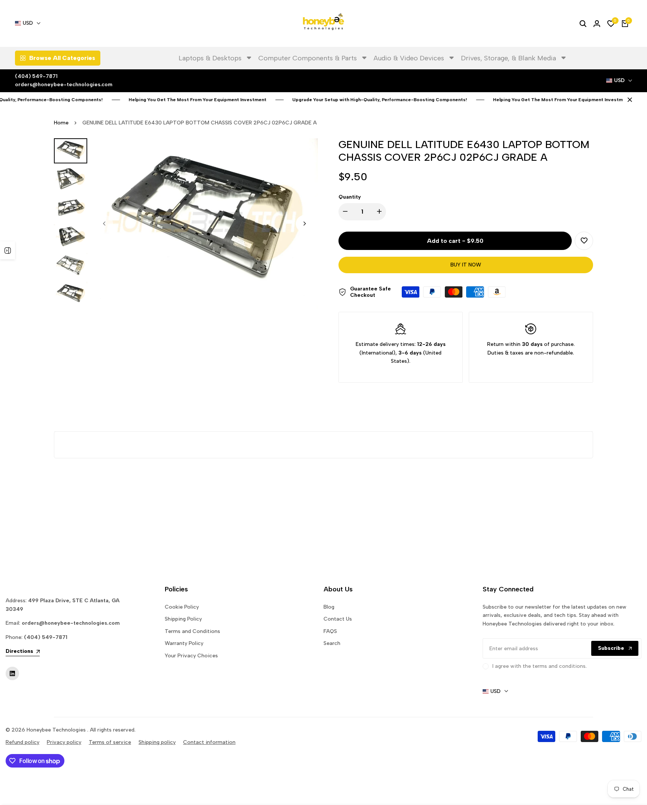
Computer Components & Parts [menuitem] (307, 58)
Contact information (209, 742)
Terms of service (110, 742)
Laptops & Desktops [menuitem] (210, 58)
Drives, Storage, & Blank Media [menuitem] (508, 58)
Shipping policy (157, 742)
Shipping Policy (183, 619)
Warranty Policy (184, 643)
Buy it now (465, 265)
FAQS (330, 631)
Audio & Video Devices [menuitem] (409, 58)
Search (332, 643)
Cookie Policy (182, 607)
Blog (329, 607)
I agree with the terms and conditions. (539, 666)
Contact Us (338, 619)
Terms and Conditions (192, 631)
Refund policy (22, 742)
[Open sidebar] (7, 250)
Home (61, 123)
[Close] (628, 99)
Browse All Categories (62, 57)
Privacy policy (64, 742)
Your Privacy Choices (191, 655)
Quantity (349, 197)
